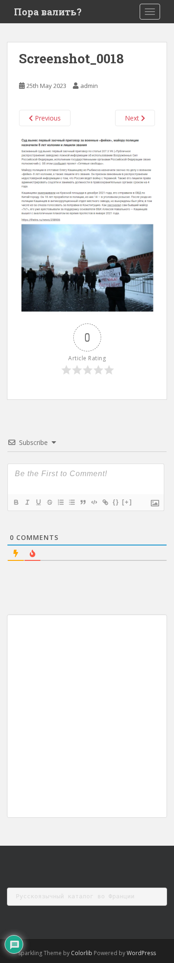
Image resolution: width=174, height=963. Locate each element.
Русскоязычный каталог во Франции (75, 896)
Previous (47, 118)
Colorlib (81, 953)
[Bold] (15, 502)
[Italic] (26, 502)
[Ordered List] (60, 502)
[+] (127, 501)
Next (133, 118)
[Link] (104, 502)
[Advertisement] (87, 716)
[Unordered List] (71, 502)
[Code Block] (93, 502)
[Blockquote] (82, 502)
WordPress (141, 953)
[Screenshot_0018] (87, 224)
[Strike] (49, 502)
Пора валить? (48, 12)
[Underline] (38, 502)
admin (89, 85)
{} (116, 501)
